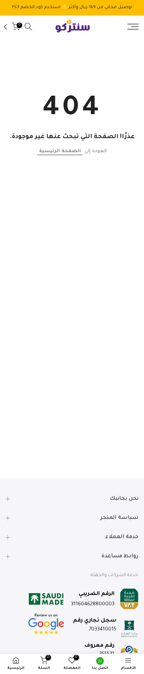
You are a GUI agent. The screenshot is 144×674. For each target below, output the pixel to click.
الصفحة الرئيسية (60, 151)
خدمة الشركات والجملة (114, 575)
